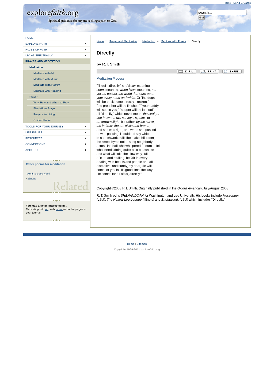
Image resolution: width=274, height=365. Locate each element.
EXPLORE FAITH (36, 43)
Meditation (36, 67)
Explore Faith (52, 12)
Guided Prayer (42, 120)
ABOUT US (32, 150)
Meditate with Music (45, 78)
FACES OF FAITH (36, 49)
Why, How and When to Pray (51, 102)
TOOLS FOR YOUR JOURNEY (44, 126)
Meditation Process (110, 78)
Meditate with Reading (47, 90)
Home (228, 2)
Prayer (33, 96)
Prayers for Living (44, 114)
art (46, 209)
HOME (29, 37)
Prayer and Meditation (123, 41)
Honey (32, 178)
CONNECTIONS (35, 144)
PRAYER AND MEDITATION (42, 61)
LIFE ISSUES (33, 132)
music (59, 209)
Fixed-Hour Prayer (44, 108)
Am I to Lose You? (38, 173)
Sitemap (142, 243)
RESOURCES (34, 138)
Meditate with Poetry (46, 84)
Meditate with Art (43, 73)
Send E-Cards (242, 2)
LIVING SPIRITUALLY (39, 55)
